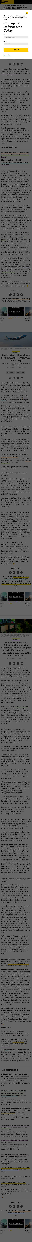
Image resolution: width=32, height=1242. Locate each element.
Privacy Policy (7, 55)
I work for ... (7, 41)
